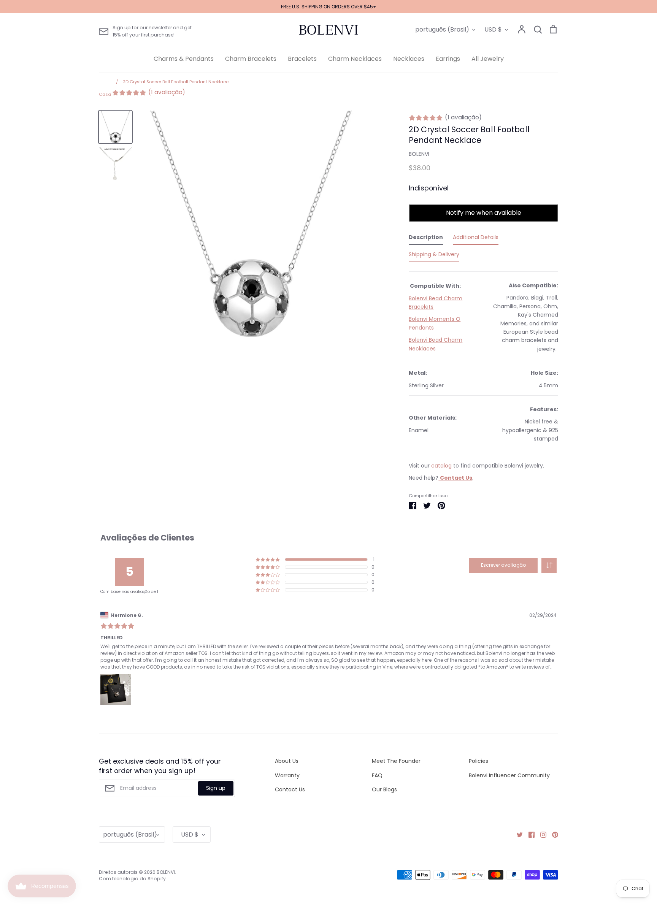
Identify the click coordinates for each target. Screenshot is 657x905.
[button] (549, 565)
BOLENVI (328, 30)
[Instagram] (540, 834)
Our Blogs (384, 789)
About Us (286, 761)
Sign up (215, 788)
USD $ (493, 29)
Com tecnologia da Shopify (132, 878)
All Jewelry (487, 58)
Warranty (287, 775)
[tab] (426, 238)
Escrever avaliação (503, 565)
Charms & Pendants (184, 58)
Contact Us (290, 789)
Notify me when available (483, 212)
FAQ (377, 775)
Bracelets (302, 58)
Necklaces (408, 58)
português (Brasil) (442, 29)
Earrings (448, 58)
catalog (441, 465)
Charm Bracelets (250, 58)
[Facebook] (529, 834)
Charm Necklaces (355, 58)
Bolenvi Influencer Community (509, 775)
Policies (478, 761)
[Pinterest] (552, 834)
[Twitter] (517, 834)
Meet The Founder (396, 761)
